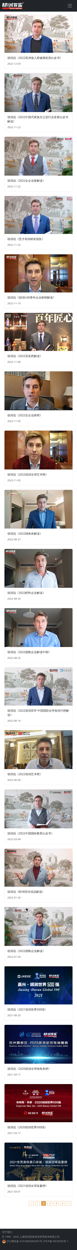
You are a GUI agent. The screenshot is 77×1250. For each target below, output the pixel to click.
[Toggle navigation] (70, 5)
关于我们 (7, 1232)
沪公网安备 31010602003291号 (24, 1241)
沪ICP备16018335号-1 (55, 1241)
